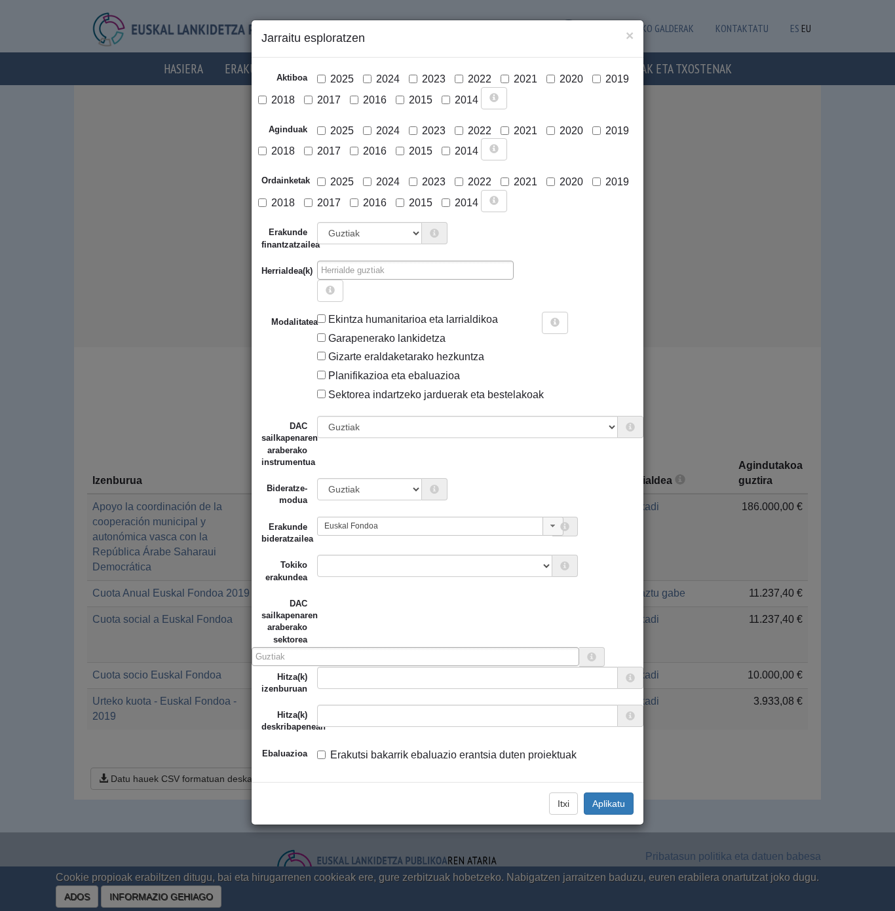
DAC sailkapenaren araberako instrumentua (289, 444)
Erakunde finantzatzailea (289, 238)
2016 (375, 99)
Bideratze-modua (287, 494)
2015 (420, 99)
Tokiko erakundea (286, 571)
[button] (553, 526)
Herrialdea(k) (287, 271)
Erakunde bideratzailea (287, 533)
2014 (466, 99)
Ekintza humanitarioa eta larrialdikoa (412, 319)
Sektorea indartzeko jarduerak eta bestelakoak (435, 394)
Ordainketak (285, 180)
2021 (525, 78)
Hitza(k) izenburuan (284, 683)
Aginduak (288, 129)
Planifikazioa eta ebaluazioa (393, 375)
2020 (571, 78)
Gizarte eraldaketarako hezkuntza (405, 356)
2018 (283, 99)
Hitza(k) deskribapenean (289, 721)
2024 (388, 78)
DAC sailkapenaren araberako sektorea (284, 621)
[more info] (494, 98)
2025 (342, 78)
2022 (479, 78)
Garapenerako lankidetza (386, 338)
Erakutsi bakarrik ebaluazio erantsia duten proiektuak (453, 754)
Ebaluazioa (284, 753)
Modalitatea (276, 322)
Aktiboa (291, 78)
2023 (434, 78)
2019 (617, 78)
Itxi (563, 803)
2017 (329, 99)
